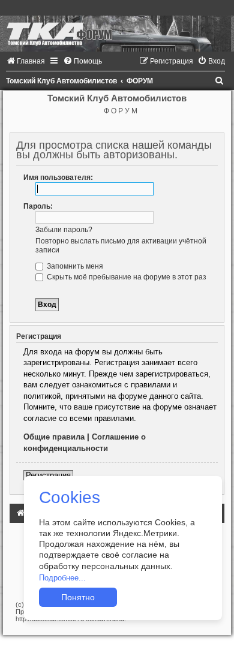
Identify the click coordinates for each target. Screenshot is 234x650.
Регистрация (48, 475)
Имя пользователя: (58, 177)
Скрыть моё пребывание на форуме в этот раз (125, 277)
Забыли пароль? (63, 229)
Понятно (78, 597)
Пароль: (38, 206)
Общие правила (54, 436)
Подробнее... (62, 577)
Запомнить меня (74, 266)
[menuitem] (25, 61)
